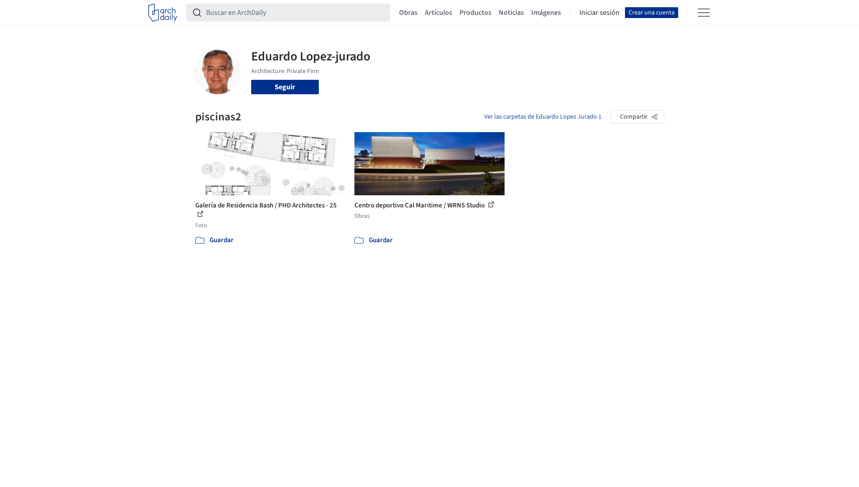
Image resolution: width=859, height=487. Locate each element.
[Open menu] (704, 12)
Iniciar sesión (599, 13)
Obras (408, 13)
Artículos (438, 13)
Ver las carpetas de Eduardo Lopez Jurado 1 (543, 117)
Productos (475, 13)
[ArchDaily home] (162, 13)
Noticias (511, 13)
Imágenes (546, 13)
